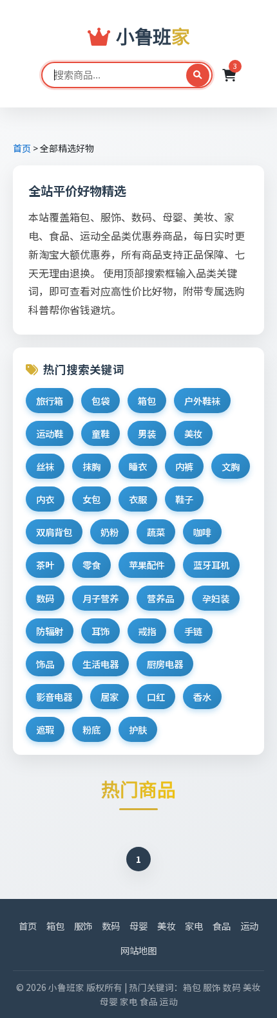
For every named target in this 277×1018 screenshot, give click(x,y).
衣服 (138, 499)
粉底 (91, 729)
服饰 (83, 925)
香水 (202, 696)
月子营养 (100, 598)
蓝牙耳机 (211, 564)
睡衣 (138, 466)
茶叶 (45, 564)
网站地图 (138, 950)
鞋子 (184, 499)
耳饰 (100, 631)
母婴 (138, 925)
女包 (91, 499)
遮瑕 (45, 729)
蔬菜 (156, 532)
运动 (249, 925)
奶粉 (109, 532)
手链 (193, 631)
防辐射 (49, 631)
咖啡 (202, 532)
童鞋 (100, 433)
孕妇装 (215, 598)
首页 (22, 148)
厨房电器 (165, 664)
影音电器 (54, 696)
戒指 (147, 631)
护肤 (138, 729)
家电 (194, 925)
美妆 (193, 433)
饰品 (45, 664)
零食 (91, 564)
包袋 (100, 400)
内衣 (45, 499)
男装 (147, 433)
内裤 (184, 466)
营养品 (160, 598)
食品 (222, 925)
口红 (156, 696)
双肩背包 (54, 532)
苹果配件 (147, 564)
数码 (45, 598)
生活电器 (100, 664)
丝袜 (45, 466)
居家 (109, 696)
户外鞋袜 (202, 400)
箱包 (147, 400)
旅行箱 (49, 400)
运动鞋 (49, 433)
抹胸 (91, 466)
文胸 (231, 466)
